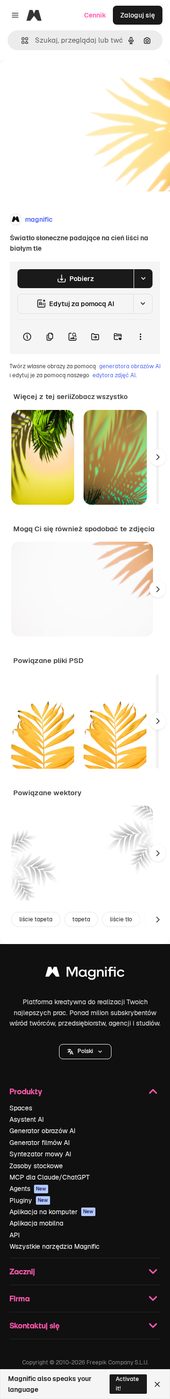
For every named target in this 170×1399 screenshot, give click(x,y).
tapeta (81, 919)
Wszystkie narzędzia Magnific (54, 1246)
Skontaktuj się (34, 1325)
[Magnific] (85, 974)
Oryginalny (65, 81)
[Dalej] (157, 457)
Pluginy (28, 1200)
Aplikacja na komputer (51, 1212)
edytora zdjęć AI (114, 375)
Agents (27, 1188)
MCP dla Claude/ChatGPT (49, 1177)
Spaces (20, 1108)
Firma (19, 1298)
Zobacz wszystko (99, 396)
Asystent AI (26, 1119)
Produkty (25, 1091)
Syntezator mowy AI (40, 1154)
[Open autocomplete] (21, 40)
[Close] (157, 1384)
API (14, 1235)
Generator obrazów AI (42, 1130)
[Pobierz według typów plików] (143, 278)
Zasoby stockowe (36, 1166)
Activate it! (127, 1383)
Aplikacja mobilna (36, 1223)
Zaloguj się (137, 15)
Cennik (95, 15)
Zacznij (22, 1271)
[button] (85, 1051)
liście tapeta (35, 919)
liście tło (121, 919)
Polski (85, 1051)
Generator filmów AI (39, 1142)
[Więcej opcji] (140, 336)
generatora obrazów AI (130, 366)
